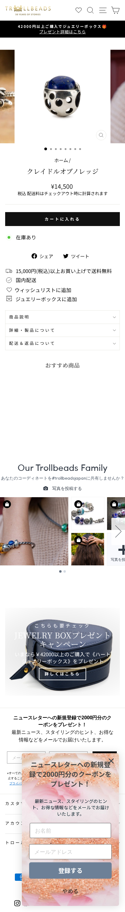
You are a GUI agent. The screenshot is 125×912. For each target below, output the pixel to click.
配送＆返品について (32, 343)
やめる (70, 891)
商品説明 (19, 317)
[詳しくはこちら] (62, 652)
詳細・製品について (32, 330)
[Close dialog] (111, 761)
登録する (70, 870)
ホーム (61, 160)
